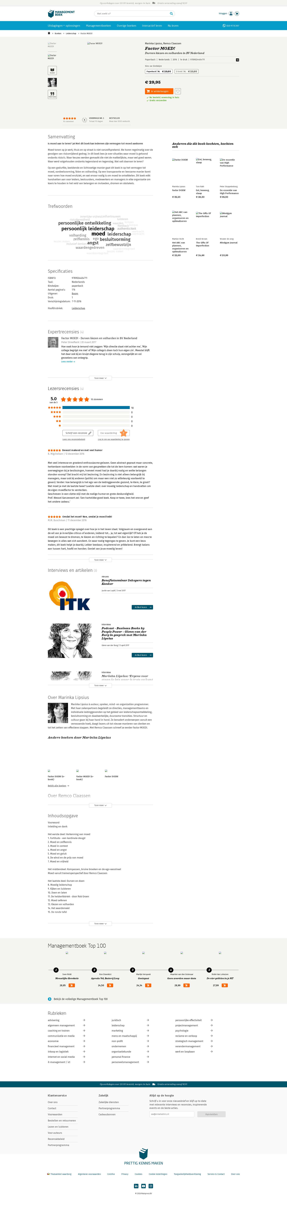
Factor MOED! (86, 33)
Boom (75, 293)
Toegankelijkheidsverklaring (187, 1174)
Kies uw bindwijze (153, 66)
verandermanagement (187, 1046)
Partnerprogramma (58, 1145)
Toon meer (99, 378)
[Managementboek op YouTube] (143, 1186)
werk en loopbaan (185, 1051)
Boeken (58, 33)
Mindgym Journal (228, 242)
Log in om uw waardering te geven (114, 439)
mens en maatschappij (124, 1036)
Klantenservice (57, 1095)
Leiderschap (71, 33)
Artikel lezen (141, 607)
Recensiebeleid (56, 1139)
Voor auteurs (55, 1132)
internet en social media (61, 1056)
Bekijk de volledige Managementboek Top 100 (81, 999)
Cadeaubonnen (107, 1114)
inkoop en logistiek (58, 1051)
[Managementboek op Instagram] (151, 1186)
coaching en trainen (59, 1030)
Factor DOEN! (111, 776)
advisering (53, 1020)
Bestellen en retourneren (62, 1120)
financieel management (61, 1046)
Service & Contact (216, 1174)
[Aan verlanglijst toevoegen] (178, 91)
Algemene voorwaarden (89, 1174)
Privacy (124, 1174)
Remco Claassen (172, 43)
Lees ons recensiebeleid (73, 439)
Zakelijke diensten (109, 1102)
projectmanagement (186, 1025)
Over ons (53, 1102)
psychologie (181, 1030)
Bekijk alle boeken (57, 786)
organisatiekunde (121, 1051)
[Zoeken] (171, 14)
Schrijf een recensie (76, 432)
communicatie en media (61, 1036)
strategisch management (189, 1041)
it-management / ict (59, 1062)
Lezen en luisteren (58, 1126)
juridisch (116, 1020)
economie (53, 1041)
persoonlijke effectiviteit (188, 1020)
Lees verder (67, 361)
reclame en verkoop (186, 1036)
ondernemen (119, 1046)
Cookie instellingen (158, 1174)
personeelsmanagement (125, 1062)
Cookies (138, 1174)
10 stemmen (68, 121)
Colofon (111, 1174)
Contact (52, 1108)
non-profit (117, 1041)
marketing (117, 1030)
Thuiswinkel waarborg (61, 1174)
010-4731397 (232, 25)
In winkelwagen (159, 91)
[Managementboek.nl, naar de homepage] (61, 17)
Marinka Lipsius (153, 43)
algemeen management (61, 1025)
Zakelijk (103, 1095)
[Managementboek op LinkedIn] (136, 1186)
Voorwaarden (55, 1114)
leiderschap (118, 1025)
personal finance (121, 1056)
